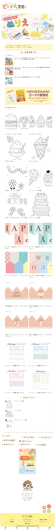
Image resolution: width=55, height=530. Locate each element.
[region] (27, 26)
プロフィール (43, 521)
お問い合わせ (27, 523)
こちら (29, 500)
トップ (11, 519)
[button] (27, 26)
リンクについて (27, 521)
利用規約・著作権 (43, 519)
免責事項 (12, 521)
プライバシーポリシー (27, 519)
